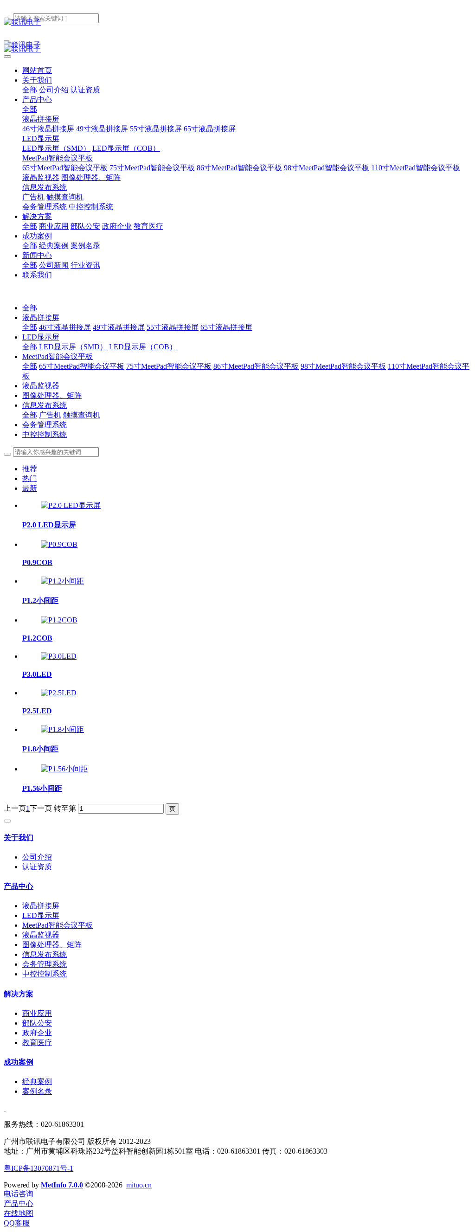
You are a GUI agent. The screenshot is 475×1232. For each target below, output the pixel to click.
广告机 (50, 415)
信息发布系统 (44, 405)
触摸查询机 (81, 415)
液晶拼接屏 (40, 317)
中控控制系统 (44, 434)
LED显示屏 (40, 337)
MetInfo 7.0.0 (62, 1185)
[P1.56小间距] (64, 769)
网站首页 (37, 70)
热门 (29, 478)
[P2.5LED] (59, 693)
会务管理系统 (44, 425)
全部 (29, 90)
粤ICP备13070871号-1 (38, 1168)
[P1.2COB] (59, 620)
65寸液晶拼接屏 (226, 327)
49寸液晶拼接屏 (119, 327)
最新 (29, 488)
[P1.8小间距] (62, 729)
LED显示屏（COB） (143, 347)
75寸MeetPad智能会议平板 (169, 366)
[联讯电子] (237, 22)
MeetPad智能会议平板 (57, 356)
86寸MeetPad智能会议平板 (256, 366)
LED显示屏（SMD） (73, 347)
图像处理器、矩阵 (52, 395)
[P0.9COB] (59, 544)
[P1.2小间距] (62, 581)
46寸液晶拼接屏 (65, 327)
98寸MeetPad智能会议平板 (343, 366)
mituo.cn (139, 1185)
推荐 (29, 469)
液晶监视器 (40, 386)
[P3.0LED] (59, 656)
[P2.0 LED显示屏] (71, 505)
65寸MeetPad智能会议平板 (81, 366)
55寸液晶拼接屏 (173, 327)
